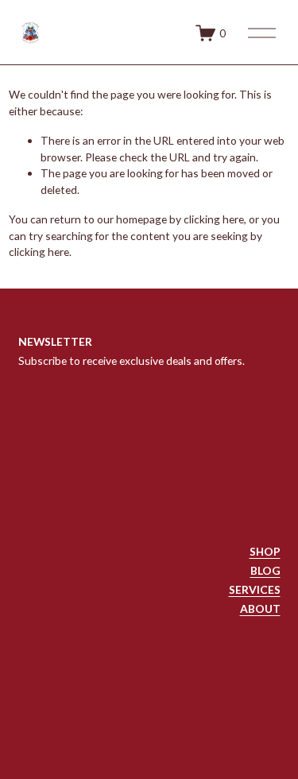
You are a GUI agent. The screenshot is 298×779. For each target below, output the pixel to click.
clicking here (214, 219)
